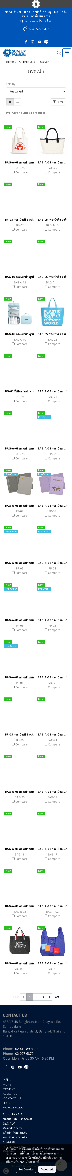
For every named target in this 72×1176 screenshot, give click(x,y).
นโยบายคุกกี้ (33, 1161)
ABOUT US (10, 1093)
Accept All (47, 1169)
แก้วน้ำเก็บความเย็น (15, 1133)
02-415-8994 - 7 (26, 1049)
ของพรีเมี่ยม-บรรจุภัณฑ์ (17, 1119)
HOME (7, 1084)
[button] (58, 53)
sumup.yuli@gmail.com (39, 20)
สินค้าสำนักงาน (12, 1128)
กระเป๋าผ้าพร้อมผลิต (15, 1137)
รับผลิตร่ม (9, 1142)
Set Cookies (26, 1169)
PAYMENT (9, 1089)
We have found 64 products (26, 113)
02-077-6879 (24, 1053)
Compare (21, 172)
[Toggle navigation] (66, 52)
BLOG (7, 1103)
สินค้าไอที (9, 1123)
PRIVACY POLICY (14, 1107)
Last (56, 997)
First (16, 997)
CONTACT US (12, 1098)
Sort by (12, 84)
